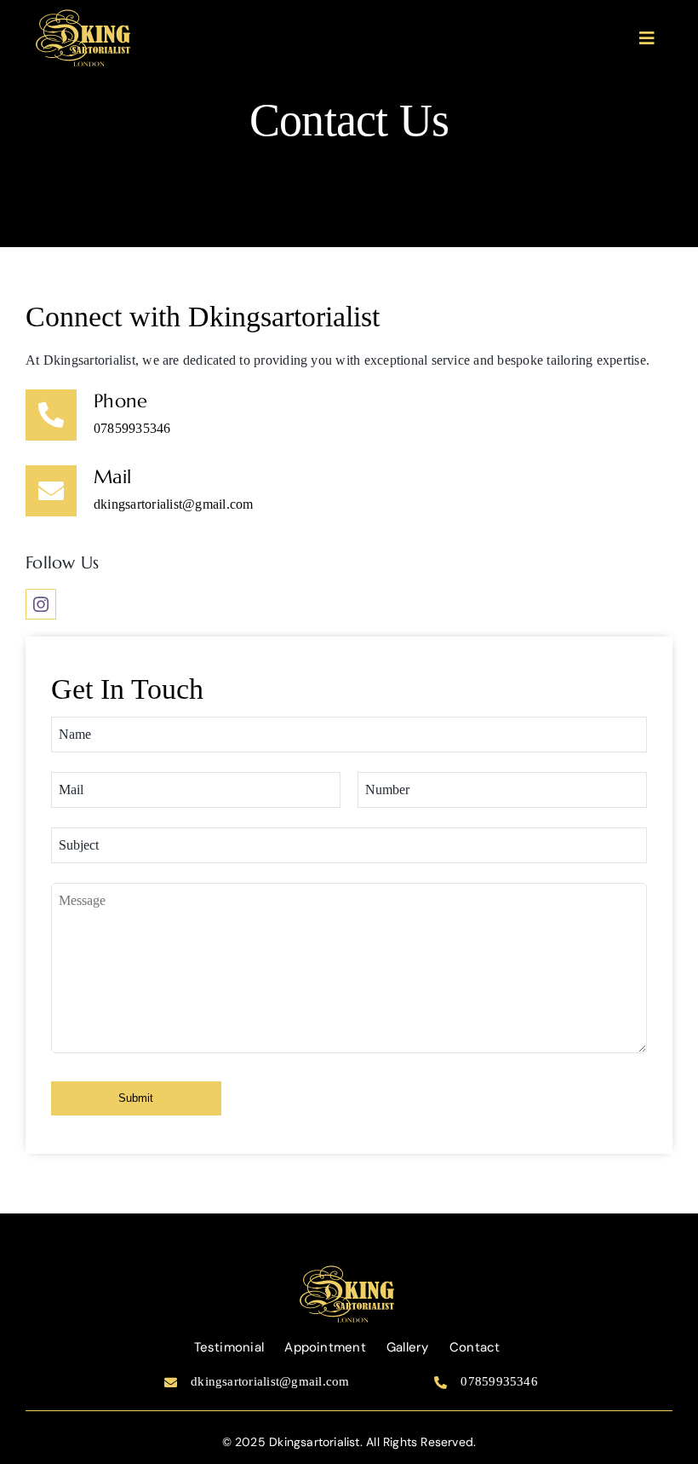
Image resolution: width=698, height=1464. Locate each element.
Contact (475, 1347)
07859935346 (132, 428)
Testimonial (229, 1347)
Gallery (407, 1347)
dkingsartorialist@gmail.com (173, 504)
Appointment (324, 1347)
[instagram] (41, 604)
